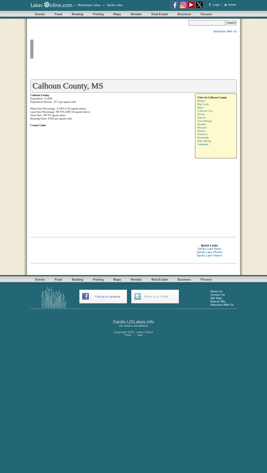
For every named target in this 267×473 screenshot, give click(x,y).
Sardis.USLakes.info (133, 322)
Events (40, 14)
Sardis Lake (114, 5)
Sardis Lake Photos (209, 252)
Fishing (98, 14)
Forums (206, 14)
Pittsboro (202, 134)
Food (58, 14)
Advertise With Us (225, 31)
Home (232, 4)
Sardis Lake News (209, 248)
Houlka (201, 124)
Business (184, 14)
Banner (201, 100)
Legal (139, 335)
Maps (117, 14)
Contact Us (217, 294)
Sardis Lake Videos (209, 255)
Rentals (136, 14)
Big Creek (203, 104)
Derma (201, 114)
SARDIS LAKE (131, 326)
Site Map (216, 298)
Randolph (203, 137)
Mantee (201, 130)
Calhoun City (205, 110)
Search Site (217, 301)
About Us (216, 291)
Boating (77, 14)
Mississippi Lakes (89, 5)
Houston (202, 127)
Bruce (200, 107)
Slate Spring (204, 140)
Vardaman (203, 144)
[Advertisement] (109, 49)
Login (216, 4)
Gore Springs (204, 120)
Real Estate (159, 14)
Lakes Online (144, 332)
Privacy (128, 335)
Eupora (201, 117)
